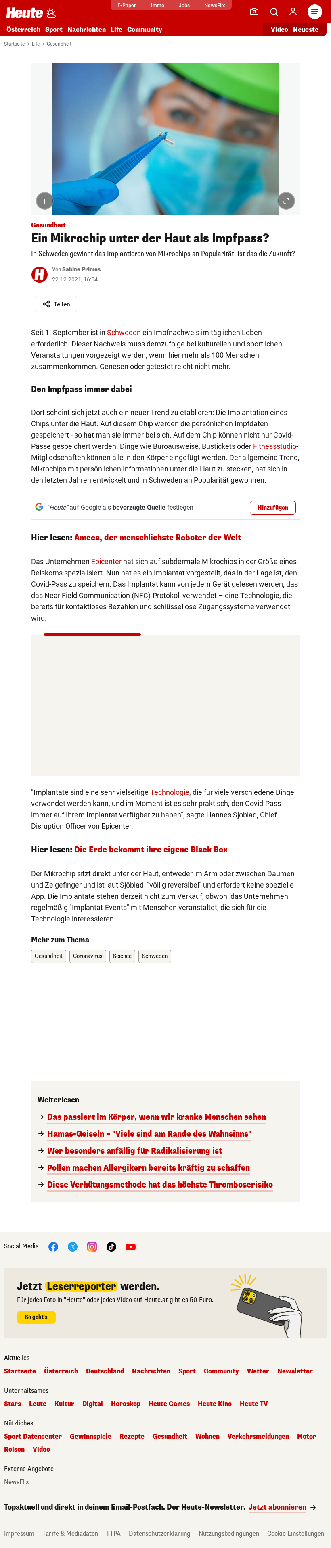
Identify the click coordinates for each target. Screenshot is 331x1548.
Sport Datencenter (33, 1437)
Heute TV (254, 1404)
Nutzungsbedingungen (229, 1533)
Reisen (14, 1450)
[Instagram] (92, 1246)
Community (144, 29)
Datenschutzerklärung (160, 1533)
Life (116, 29)
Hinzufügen (273, 508)
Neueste (305, 29)
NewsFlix (214, 5)
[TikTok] (111, 1246)
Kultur (64, 1404)
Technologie (169, 792)
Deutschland (105, 1371)
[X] (73, 1246)
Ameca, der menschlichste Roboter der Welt (157, 537)
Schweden (124, 332)
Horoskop (125, 1404)
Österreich (23, 29)
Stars (12, 1404)
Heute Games (169, 1404)
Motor (306, 1437)
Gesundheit (59, 44)
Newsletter (295, 1371)
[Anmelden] (293, 12)
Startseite (14, 44)
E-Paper (126, 5)
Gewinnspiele (90, 1437)
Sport (54, 29)
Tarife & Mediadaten (70, 1533)
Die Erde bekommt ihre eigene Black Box (151, 849)
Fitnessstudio (274, 446)
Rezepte (132, 1437)
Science (122, 956)
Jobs (184, 5)
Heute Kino (215, 1404)
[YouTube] (131, 1246)
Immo (157, 5)
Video (279, 29)
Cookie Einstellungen (295, 1533)
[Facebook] (53, 1246)
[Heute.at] (24, 12)
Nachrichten (151, 1371)
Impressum (19, 1533)
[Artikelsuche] (274, 12)
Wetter (258, 1371)
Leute (37, 1404)
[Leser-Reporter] (254, 12)
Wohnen (207, 1437)
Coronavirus (88, 956)
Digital (92, 1404)
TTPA (113, 1533)
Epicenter (106, 561)
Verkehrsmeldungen (258, 1437)
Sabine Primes (81, 269)
